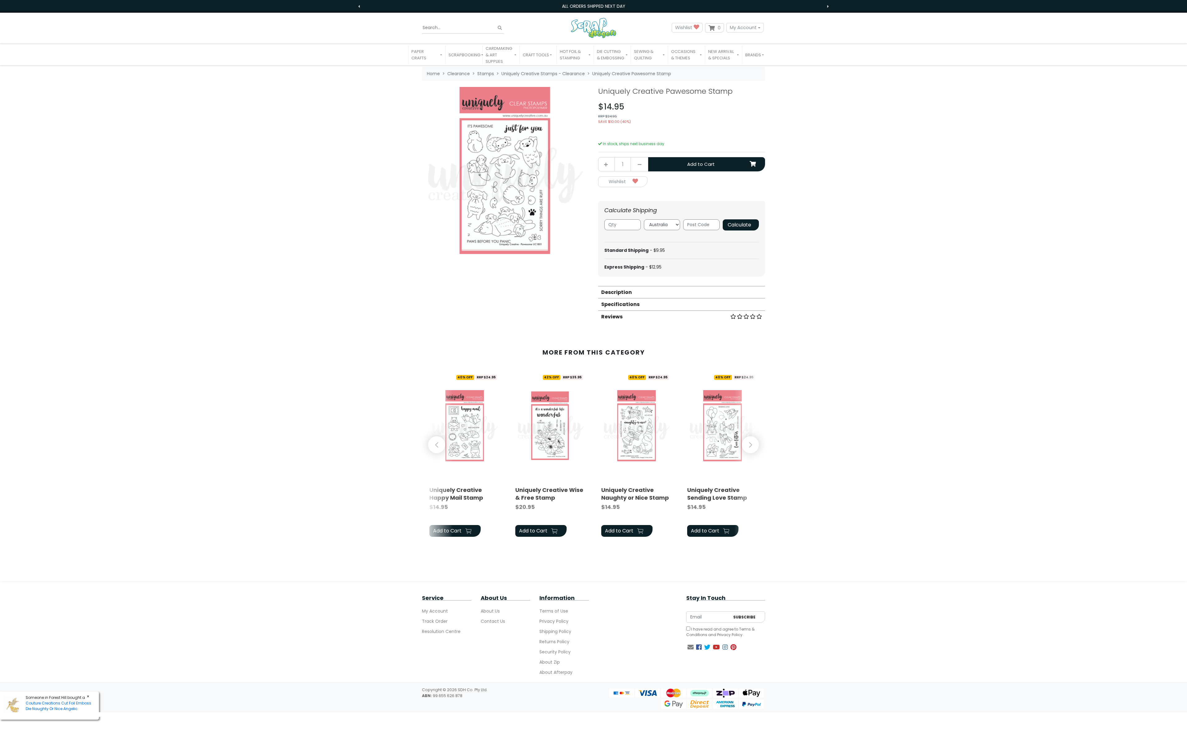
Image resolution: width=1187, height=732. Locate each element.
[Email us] (690, 647)
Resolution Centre (441, 631)
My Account (743, 27)
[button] (426, 54)
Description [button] (616, 292)
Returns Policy (554, 642)
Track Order (435, 621)
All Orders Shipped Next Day (593, 6)
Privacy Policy (553, 621)
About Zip (549, 662)
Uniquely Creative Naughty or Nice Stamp (635, 494)
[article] (465, 455)
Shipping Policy (555, 631)
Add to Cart (701, 164)
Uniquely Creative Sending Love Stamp (717, 494)
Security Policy (555, 652)
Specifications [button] (620, 304)
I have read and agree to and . (720, 632)
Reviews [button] (612, 316)
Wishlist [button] (684, 27)
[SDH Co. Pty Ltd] (593, 28)
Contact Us (493, 621)
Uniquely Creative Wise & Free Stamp (549, 494)
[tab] (681, 292)
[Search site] (500, 27)
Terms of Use (553, 611)
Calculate (739, 224)
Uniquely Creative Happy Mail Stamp (456, 494)
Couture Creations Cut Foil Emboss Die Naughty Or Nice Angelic (58, 705)
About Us (490, 611)
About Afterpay (555, 672)
